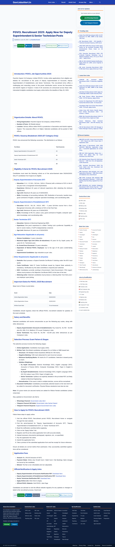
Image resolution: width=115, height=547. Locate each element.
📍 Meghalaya (94, 251)
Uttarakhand (57, 539)
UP (47, 539)
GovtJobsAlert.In (22, 2)
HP (47, 521)
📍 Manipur (80, 251)
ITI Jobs (82, 515)
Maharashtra (65, 526)
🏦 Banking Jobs (83, 208)
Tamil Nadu (49, 536)
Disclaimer (97, 545)
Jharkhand (64, 521)
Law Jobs (83, 523)
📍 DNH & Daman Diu (83, 269)
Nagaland (49, 531)
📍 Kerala (80, 246)
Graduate (74, 513)
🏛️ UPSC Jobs (82, 200)
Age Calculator (97, 523)
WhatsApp (21, 45)
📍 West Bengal (81, 267)
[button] (100, 2)
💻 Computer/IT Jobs (84, 304)
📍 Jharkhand (81, 244)
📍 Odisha (80, 255)
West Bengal (65, 539)
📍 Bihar (93, 232)
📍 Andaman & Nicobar (96, 267)
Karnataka (49, 523)
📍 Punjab (80, 258)
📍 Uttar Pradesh (82, 265)
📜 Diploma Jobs (83, 297)
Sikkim (63, 534)
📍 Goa (92, 237)
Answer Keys (107, 513)
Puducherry (65, 531)
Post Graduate (84, 513)
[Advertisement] (43, 17)
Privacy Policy (82, 545)
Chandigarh (65, 513)
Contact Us (90, 545)
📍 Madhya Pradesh (82, 248)
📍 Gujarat (80, 239)
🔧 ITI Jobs (81, 294)
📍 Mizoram (81, 253)
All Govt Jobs (97, 510)
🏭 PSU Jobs (82, 218)
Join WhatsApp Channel (53, 495)
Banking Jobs (38, 513)
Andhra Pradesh (58, 510)
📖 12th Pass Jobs (83, 284)
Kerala (55, 523)
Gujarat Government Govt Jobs (46, 405)
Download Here (57, 473)
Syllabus (106, 515)
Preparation (106, 518)
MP (55, 526)
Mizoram (64, 529)
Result (63, 2)
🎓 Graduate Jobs (83, 286)
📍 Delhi (80, 237)
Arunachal (64, 510)
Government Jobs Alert (38, 401)
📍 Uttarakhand (94, 265)
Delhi (55, 515)
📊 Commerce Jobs (83, 307)
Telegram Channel (64, 45)
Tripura (64, 536)
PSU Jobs (37, 518)
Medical (82, 518)
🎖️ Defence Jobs (83, 210)
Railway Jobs (28, 513)
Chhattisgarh (50, 515)
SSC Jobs (37, 510)
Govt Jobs (51, 2)
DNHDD (64, 515)
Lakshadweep (50, 526)
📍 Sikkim (80, 260)
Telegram (29, 45)
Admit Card (72, 2)
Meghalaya (56, 529)
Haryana (64, 518)
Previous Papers (98, 518)
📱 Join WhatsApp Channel (90, 18)
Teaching (74, 521)
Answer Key (82, 2)
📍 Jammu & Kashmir (96, 241)
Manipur (49, 529)
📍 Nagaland (94, 253)
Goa (48, 518)
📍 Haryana (93, 239)
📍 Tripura (93, 262)
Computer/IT (84, 521)
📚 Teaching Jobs (83, 216)
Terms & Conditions (107, 545)
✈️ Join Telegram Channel (90, 23)
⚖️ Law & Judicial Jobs (84, 310)
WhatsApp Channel (52, 45)
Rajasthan (56, 534)
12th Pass (83, 510)
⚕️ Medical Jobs (83, 299)
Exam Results (107, 510)
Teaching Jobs (28, 518)
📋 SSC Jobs (82, 203)
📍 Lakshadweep (95, 269)
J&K (55, 521)
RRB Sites (96, 521)
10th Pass (74, 510)
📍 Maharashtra (94, 248)
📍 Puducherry (94, 255)
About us (75, 545)
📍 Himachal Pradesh (83, 241)
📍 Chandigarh (81, 234)
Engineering (75, 515)
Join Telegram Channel (66, 495)
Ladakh (64, 523)
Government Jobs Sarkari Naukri (47, 403)
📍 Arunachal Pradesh (96, 230)
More (91, 2)
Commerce (74, 523)
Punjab (48, 534)
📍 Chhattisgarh (94, 234)
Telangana (56, 536)
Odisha (55, 531)
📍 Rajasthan (94, 258)
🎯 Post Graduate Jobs (84, 289)
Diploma (74, 518)
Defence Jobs (28, 515)
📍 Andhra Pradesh (82, 230)
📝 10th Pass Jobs (83, 281)
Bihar (55, 513)
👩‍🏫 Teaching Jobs (83, 302)
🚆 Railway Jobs (82, 205)
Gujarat (56, 518)
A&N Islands (49, 510)
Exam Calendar (97, 515)
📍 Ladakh (93, 246)
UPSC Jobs (27, 510)
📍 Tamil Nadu (94, 260)
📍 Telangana (81, 262)
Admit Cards (97, 513)
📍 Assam (80, 232)
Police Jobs (37, 515)
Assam (48, 513)
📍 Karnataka (94, 244)
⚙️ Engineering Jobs (84, 291)
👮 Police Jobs (82, 213)
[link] (36, 45)
